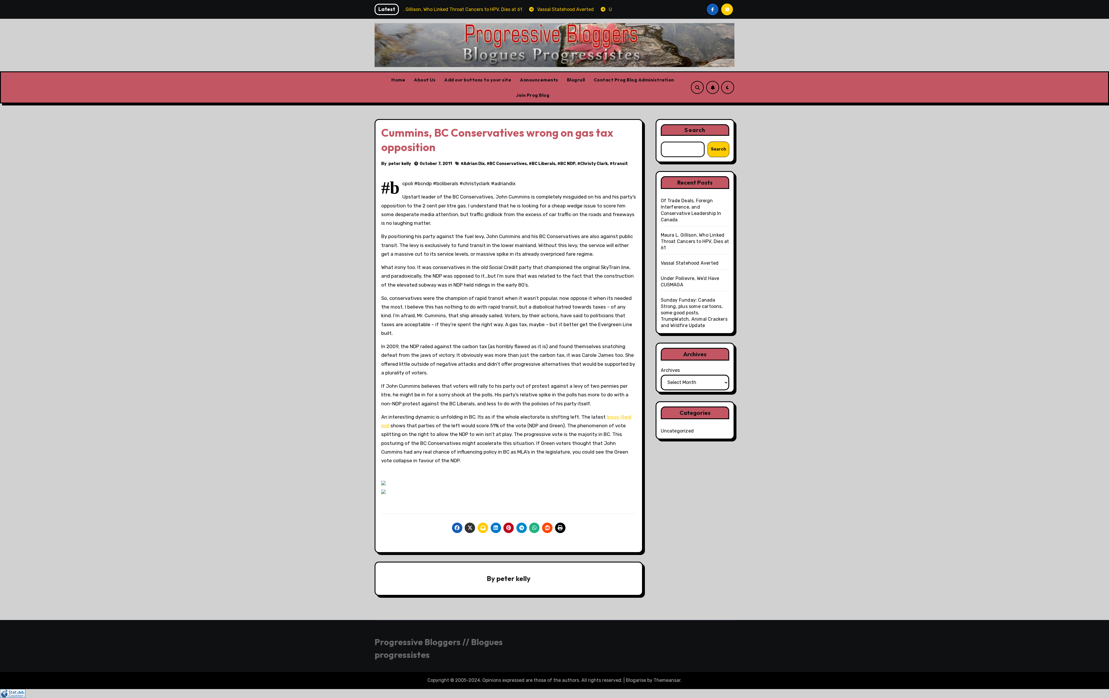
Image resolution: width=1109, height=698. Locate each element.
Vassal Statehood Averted (690, 263)
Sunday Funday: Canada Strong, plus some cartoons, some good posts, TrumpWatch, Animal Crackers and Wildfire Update (694, 312)
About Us (425, 80)
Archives (670, 370)
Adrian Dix (474, 163)
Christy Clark (594, 163)
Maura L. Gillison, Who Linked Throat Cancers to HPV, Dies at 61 (695, 241)
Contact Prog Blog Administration (634, 80)
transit (620, 163)
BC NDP (567, 163)
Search (694, 129)
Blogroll (576, 80)
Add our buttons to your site (477, 80)
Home (398, 80)
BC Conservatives (508, 163)
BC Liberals (543, 163)
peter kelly (399, 163)
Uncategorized (677, 431)
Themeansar (667, 680)
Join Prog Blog (532, 95)
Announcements (539, 80)
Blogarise (636, 680)
